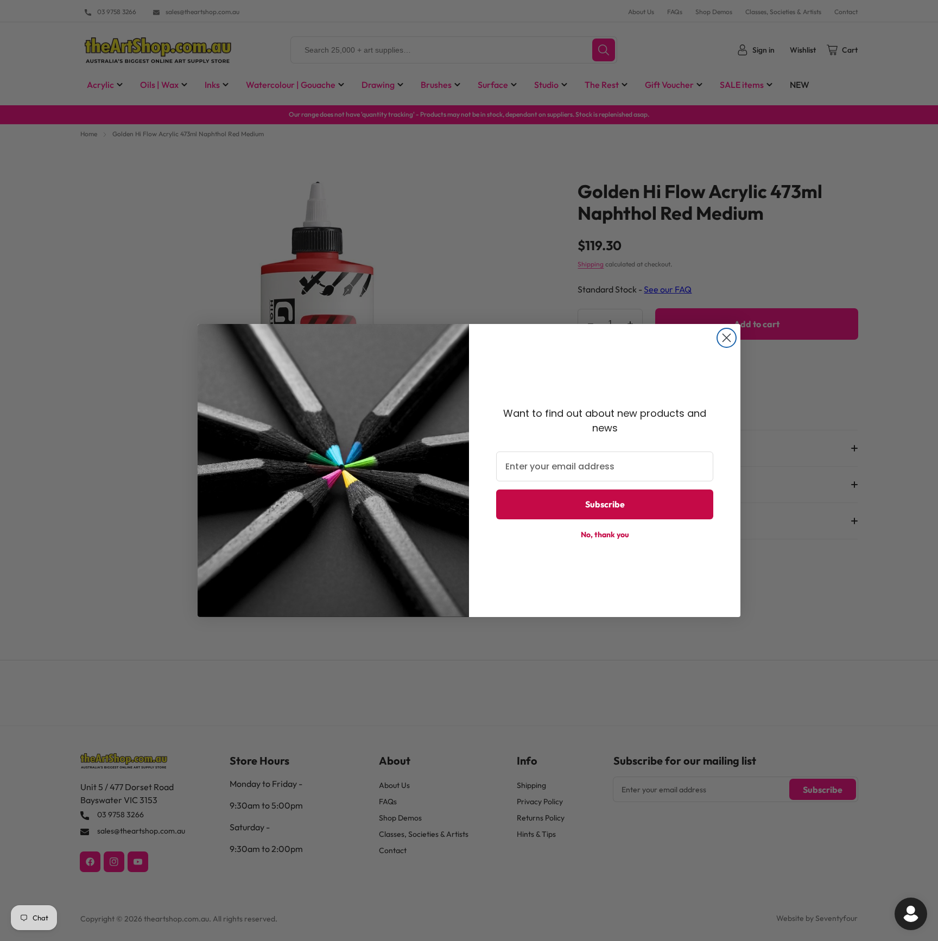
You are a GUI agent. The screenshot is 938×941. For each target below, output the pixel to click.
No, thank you (605, 534)
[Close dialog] (726, 337)
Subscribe (605, 504)
